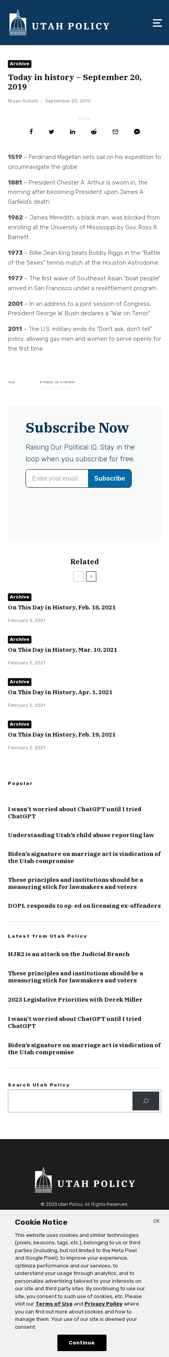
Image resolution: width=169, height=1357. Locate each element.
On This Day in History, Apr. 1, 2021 (60, 692)
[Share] (31, 132)
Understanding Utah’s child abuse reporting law (81, 835)
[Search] (145, 1101)
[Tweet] (51, 132)
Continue (82, 1343)
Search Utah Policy (39, 1085)
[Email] (115, 132)
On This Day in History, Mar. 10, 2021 (62, 649)
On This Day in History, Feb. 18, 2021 (62, 607)
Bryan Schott (23, 101)
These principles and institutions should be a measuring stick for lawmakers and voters (75, 883)
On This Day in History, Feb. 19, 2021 (62, 734)
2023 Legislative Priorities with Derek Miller (75, 999)
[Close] (156, 1222)
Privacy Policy (103, 1304)
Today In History (59, 382)
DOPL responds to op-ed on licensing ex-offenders (84, 905)
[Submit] (94, 132)
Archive (19, 63)
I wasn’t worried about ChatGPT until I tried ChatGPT (74, 813)
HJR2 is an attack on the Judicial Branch (69, 954)
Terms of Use (54, 1304)
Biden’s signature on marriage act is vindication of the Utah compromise (84, 857)
